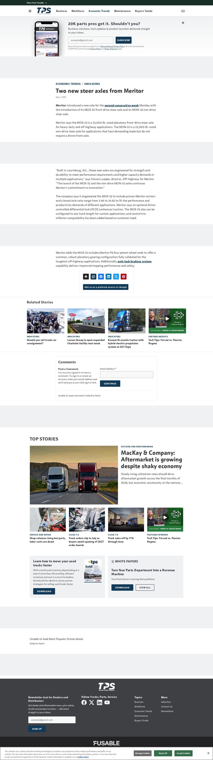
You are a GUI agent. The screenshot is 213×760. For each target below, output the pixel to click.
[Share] (101, 276)
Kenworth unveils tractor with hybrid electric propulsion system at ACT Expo (126, 343)
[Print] (86, 276)
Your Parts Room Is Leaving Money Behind (132, 579)
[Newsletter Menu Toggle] (183, 11)
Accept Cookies (183, 753)
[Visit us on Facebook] (84, 702)
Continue (110, 383)
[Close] (208, 753)
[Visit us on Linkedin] (99, 702)
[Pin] (123, 276)
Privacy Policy (95, 49)
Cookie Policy (83, 757)
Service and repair (40, 534)
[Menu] (30, 11)
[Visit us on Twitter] (92, 702)
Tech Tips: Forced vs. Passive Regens (165, 341)
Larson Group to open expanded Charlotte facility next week (86, 341)
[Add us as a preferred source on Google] (93, 276)
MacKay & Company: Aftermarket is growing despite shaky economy (151, 459)
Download (44, 591)
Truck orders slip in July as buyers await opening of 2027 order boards (86, 542)
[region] (106, 753)
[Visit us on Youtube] (107, 702)
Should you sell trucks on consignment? (41, 341)
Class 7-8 (74, 534)
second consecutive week (122, 105)
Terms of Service (111, 49)
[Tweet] (116, 276)
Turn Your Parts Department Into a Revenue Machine (143, 572)
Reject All (163, 753)
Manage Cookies (142, 753)
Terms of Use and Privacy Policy (112, 46)
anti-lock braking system (135, 261)
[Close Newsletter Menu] (183, 22)
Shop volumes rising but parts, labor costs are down (48, 540)
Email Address (108, 369)
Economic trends (68, 83)
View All (144, 587)
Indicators (92, 83)
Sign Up (37, 728)
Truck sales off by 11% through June (121, 540)
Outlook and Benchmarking (137, 446)
